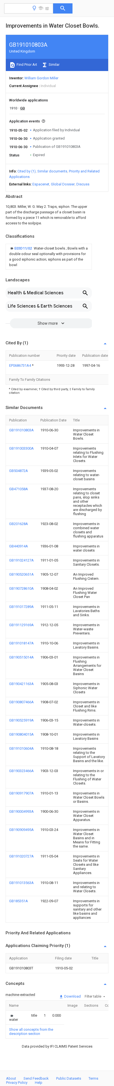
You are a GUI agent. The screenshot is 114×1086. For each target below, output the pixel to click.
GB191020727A (21, 856)
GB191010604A (21, 748)
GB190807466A (21, 702)
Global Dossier (63, 184)
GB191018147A (21, 643)
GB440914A (18, 546)
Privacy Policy (16, 1082)
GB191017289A (21, 607)
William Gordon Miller (41, 78)
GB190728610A (21, 588)
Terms (93, 1078)
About (11, 1078)
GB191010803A (21, 430)
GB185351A (18, 901)
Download (72, 996)
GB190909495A (21, 830)
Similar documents (52, 171)
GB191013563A (21, 883)
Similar (53, 64)
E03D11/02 (23, 248)
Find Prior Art (26, 64)
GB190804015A (21, 734)
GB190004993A (21, 811)
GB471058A (18, 489)
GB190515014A (21, 657)
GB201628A (18, 524)
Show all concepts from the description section (31, 1031)
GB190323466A (21, 771)
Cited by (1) (26, 171)
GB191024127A (21, 560)
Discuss (82, 184)
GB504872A (18, 471)
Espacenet (40, 184)
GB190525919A (21, 720)
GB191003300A (21, 448)
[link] (48, 257)
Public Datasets (68, 1078)
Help (38, 1082)
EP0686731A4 (20, 365)
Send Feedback (36, 1078)
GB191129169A (21, 625)
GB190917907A (21, 793)
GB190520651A (21, 574)
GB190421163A (21, 684)
